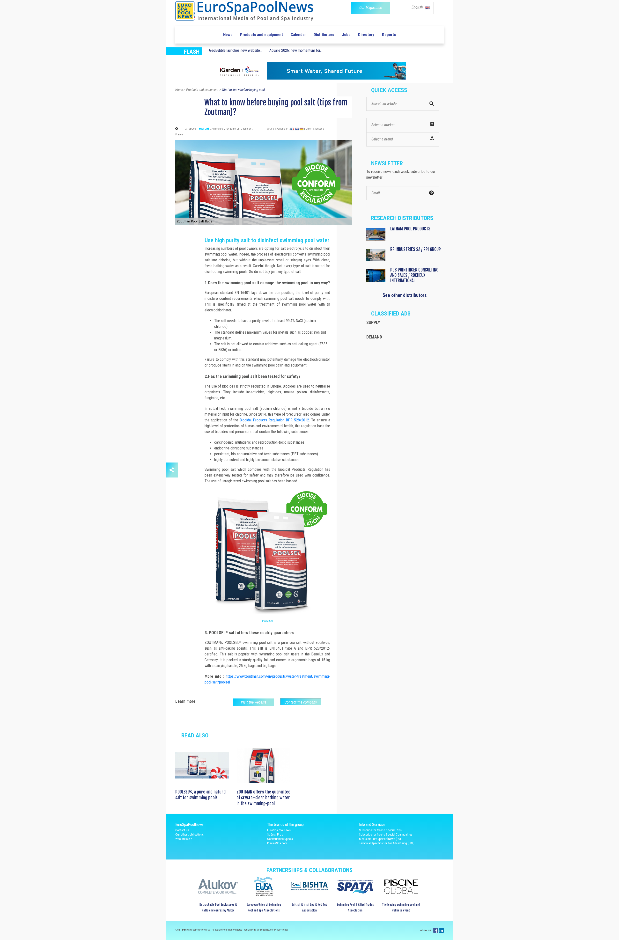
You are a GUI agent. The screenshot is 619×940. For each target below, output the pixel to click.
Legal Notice (266, 929)
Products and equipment (261, 34)
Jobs (346, 34)
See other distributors (405, 295)
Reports (389, 34)
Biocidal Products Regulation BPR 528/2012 (274, 420)
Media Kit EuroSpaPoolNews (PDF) (381, 839)
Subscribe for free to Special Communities (385, 834)
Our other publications (189, 834)
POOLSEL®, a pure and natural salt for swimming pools (200, 794)
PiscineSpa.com (277, 843)
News (227, 34)
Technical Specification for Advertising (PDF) (386, 843)
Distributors (324, 34)
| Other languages (314, 128)
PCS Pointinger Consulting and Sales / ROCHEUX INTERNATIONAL (414, 275)
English (418, 7)
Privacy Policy (281, 929)
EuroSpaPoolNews (279, 830)
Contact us (182, 830)
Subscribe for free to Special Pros (380, 830)
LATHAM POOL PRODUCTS (410, 228)
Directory (366, 34)
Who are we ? (183, 839)
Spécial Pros (275, 834)
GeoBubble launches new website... (235, 50)
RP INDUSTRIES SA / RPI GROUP (415, 249)
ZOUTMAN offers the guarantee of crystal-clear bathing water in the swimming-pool (263, 797)
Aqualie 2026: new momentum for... (295, 50)
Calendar (298, 34)
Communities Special (280, 839)
